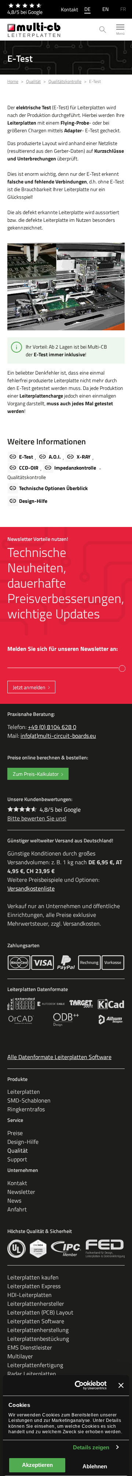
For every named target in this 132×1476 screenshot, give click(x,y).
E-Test (26, 456)
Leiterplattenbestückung (38, 1338)
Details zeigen (91, 1447)
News (14, 1200)
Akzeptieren (37, 1465)
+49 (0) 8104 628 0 (52, 726)
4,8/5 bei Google (60, 809)
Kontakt (69, 9)
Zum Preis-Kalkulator (36, 774)
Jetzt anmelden (29, 687)
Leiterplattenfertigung (35, 1365)
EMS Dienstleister (29, 1347)
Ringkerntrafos (26, 1109)
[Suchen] (102, 29)
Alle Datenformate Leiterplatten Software (59, 1056)
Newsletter (21, 1191)
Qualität (17, 1150)
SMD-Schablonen (29, 1100)
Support (17, 1159)
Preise (15, 1132)
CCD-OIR (28, 467)
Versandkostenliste (31, 888)
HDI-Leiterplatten (29, 1294)
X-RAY (84, 456)
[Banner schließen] (121, 1385)
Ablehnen (94, 1466)
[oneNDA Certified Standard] (38, 1249)
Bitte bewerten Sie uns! (36, 818)
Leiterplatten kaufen (33, 1277)
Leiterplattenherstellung (38, 1329)
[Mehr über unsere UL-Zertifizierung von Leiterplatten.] (16, 1249)
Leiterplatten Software (35, 1321)
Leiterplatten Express (33, 1286)
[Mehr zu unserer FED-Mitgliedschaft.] (105, 1249)
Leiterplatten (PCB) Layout (40, 1312)
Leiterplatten (23, 1091)
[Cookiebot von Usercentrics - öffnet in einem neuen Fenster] (79, 1385)
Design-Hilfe (33, 501)
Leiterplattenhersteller (35, 1303)
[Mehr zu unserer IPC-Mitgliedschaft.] (66, 1249)
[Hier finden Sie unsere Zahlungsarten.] (19, 962)
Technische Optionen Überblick (53, 488)
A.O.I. (55, 456)
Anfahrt (17, 1209)
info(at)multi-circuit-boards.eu (58, 735)
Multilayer (20, 1356)
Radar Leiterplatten (31, 1373)
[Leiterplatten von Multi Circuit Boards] (33, 30)
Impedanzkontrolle (75, 467)
